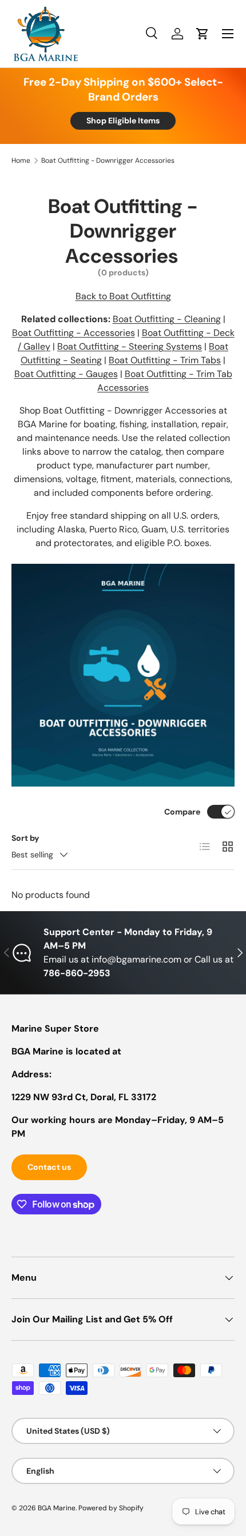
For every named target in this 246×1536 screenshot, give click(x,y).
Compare (182, 812)
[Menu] (227, 33)
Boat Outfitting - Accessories (73, 333)
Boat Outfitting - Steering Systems (129, 346)
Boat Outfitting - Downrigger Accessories (107, 160)
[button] (202, 33)
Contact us (49, 1167)
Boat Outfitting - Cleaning (167, 319)
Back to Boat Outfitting (123, 296)
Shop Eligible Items (123, 120)
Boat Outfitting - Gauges (66, 374)
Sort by (25, 838)
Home (20, 160)
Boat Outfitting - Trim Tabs (165, 360)
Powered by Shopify (111, 1508)
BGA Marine (57, 1508)
